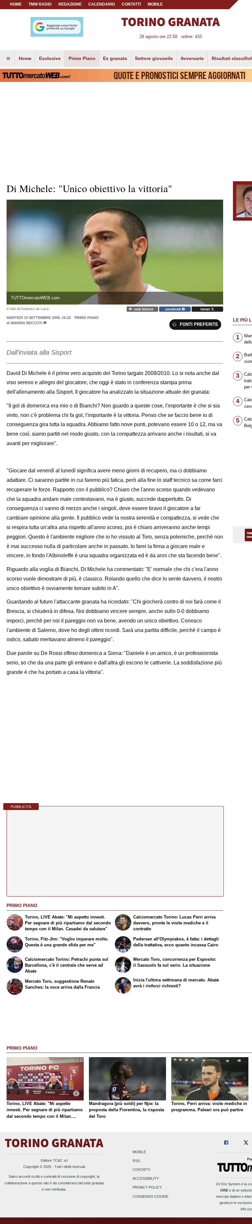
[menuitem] (8, 59)
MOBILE (155, 4)
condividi (173, 309)
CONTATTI (131, 4)
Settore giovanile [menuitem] (154, 58)
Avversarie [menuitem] (192, 58)
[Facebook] (226, 1143)
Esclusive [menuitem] (50, 58)
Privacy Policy (147, 1188)
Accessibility (146, 1179)
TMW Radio (40, 4)
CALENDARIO (101, 4)
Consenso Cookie (150, 1196)
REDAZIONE (70, 4)
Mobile (139, 1152)
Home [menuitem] (25, 58)
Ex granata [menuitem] (115, 58)
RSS (136, 1161)
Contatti (141, 1170)
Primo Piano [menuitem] (82, 58)
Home (16, 4)
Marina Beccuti (26, 323)
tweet (205, 309)
